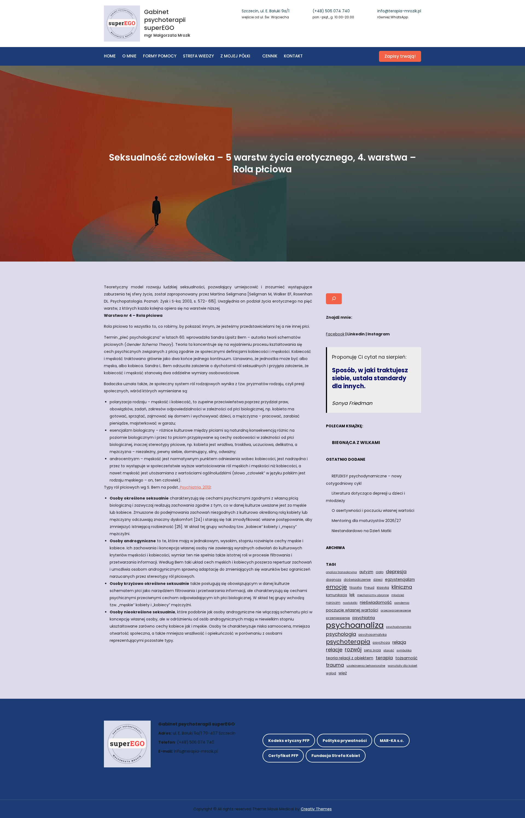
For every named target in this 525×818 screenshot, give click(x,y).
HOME (110, 56)
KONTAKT (293, 56)
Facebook (335, 334)
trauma (335, 665)
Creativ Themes (316, 809)
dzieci (378, 580)
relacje (334, 649)
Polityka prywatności (345, 740)
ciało (379, 572)
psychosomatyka (372, 635)
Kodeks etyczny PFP (289, 740)
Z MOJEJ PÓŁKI (235, 56)
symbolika (404, 650)
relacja (399, 642)
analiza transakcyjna (341, 572)
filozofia (355, 587)
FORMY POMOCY (159, 56)
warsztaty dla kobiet (402, 666)
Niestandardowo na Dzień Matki (361, 530)
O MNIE (129, 56)
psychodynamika (398, 627)
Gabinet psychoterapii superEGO (165, 20)
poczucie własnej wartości (352, 610)
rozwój (353, 649)
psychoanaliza (355, 625)
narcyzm (333, 603)
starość (388, 650)
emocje (336, 586)
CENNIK (269, 56)
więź (343, 673)
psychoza (381, 642)
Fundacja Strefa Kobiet (335, 755)
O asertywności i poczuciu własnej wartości (373, 510)
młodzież (397, 595)
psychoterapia (348, 641)
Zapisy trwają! (400, 56)
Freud (369, 587)
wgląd (331, 673)
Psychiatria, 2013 (195, 487)
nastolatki (350, 603)
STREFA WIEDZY (198, 56)
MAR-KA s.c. (392, 740)
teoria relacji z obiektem (349, 658)
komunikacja (336, 595)
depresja (396, 571)
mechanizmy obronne (373, 595)
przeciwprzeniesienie (396, 610)
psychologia (341, 634)
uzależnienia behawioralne (365, 666)
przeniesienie (338, 618)
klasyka (383, 587)
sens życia (372, 650)
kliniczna (402, 587)
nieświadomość (376, 602)
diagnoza (333, 580)
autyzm (366, 572)
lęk (352, 594)
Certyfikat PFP (283, 755)
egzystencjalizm (400, 579)
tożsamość (406, 658)
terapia (384, 657)
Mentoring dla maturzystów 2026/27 (366, 520)
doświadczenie (357, 579)
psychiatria (363, 617)
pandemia (401, 603)
